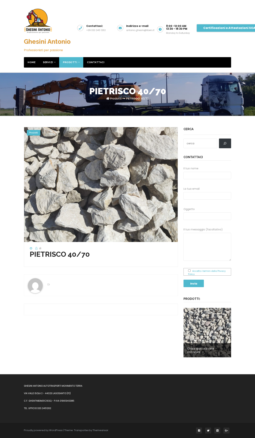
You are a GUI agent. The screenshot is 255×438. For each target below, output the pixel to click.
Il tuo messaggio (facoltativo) (203, 229)
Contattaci (95, 62)
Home (31, 62)
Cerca (189, 129)
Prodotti (70, 62)
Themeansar (100, 430)
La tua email (192, 189)
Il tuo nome (191, 168)
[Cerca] (225, 143)
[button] (207, 333)
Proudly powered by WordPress (43, 430)
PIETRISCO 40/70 (137, 98)
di (40, 248)
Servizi (48, 62)
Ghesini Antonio (47, 41)
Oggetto (189, 209)
